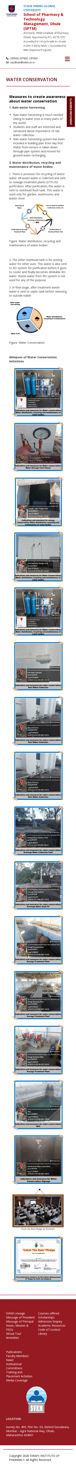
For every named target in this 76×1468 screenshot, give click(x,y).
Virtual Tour (13, 1334)
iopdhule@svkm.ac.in (22, 62)
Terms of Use (28, 1464)
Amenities (12, 1338)
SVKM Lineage (15, 1313)
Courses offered (48, 1313)
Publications (14, 1352)
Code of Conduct (49, 1329)
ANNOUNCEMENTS (71, 111)
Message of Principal (19, 1321)
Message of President (20, 1317)
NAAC (10, 1360)
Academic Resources (51, 1325)
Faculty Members (17, 1356)
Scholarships (46, 1317)
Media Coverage (17, 1380)
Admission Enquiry (50, 1321)
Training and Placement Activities (19, 1374)
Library (42, 1334)
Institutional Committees (14, 1366)
